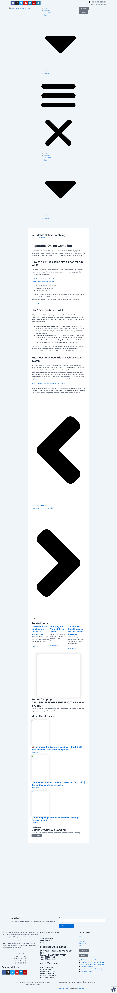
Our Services (48, 13)
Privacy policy (64, 988)
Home (46, 8)
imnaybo (81, 988)
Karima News (50, 71)
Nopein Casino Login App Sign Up (43, 281)
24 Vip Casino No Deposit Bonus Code (44, 279)
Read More (35, 752)
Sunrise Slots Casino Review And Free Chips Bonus (48, 383)
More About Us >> (43, 716)
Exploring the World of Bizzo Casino (57, 629)
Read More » (36, 646)
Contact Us (47, 73)
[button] (58, 114)
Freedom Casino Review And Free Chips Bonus (47, 304)
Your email (62, 917)
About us (47, 10)
